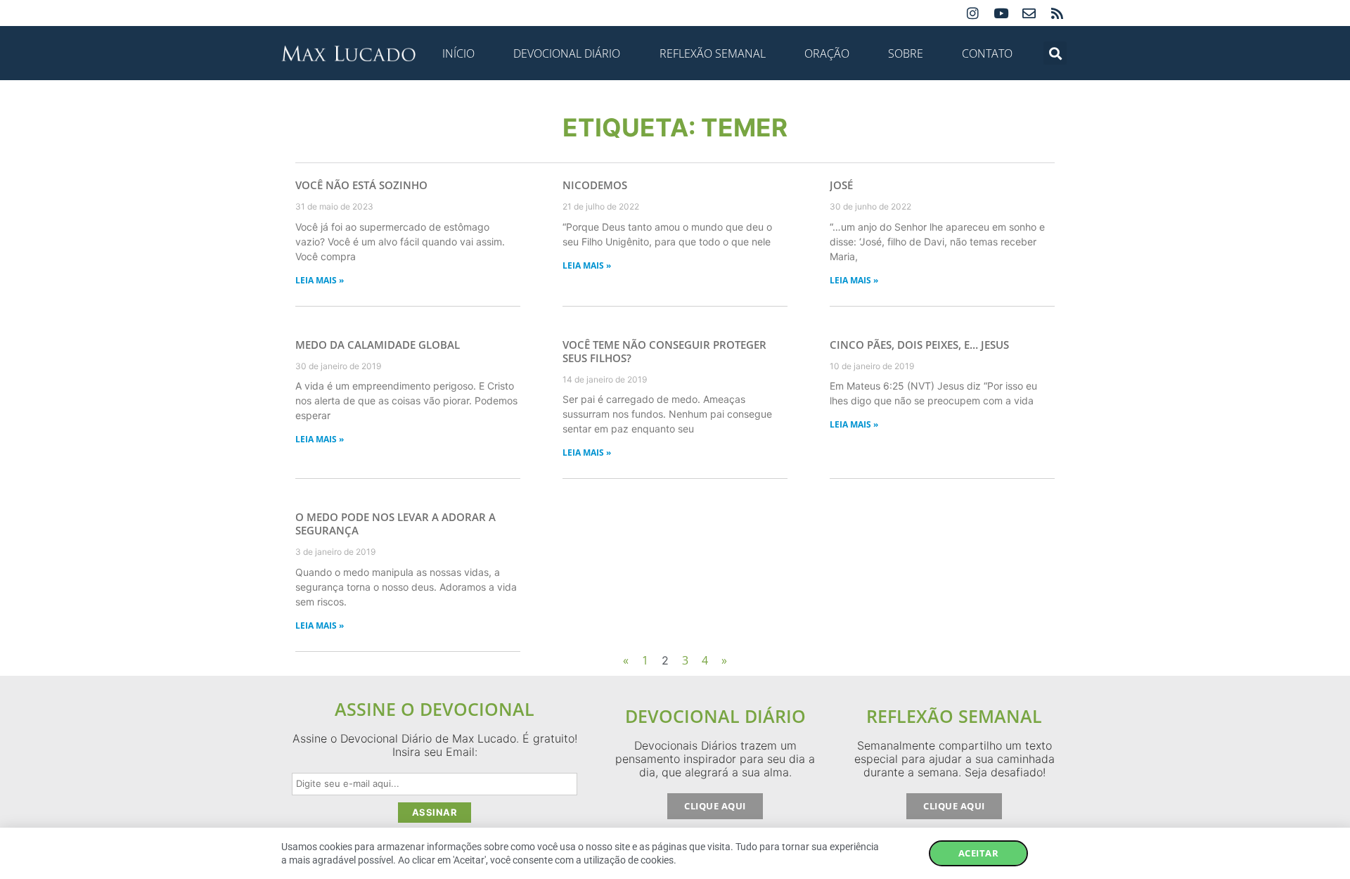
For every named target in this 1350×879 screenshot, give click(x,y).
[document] (675, 439)
